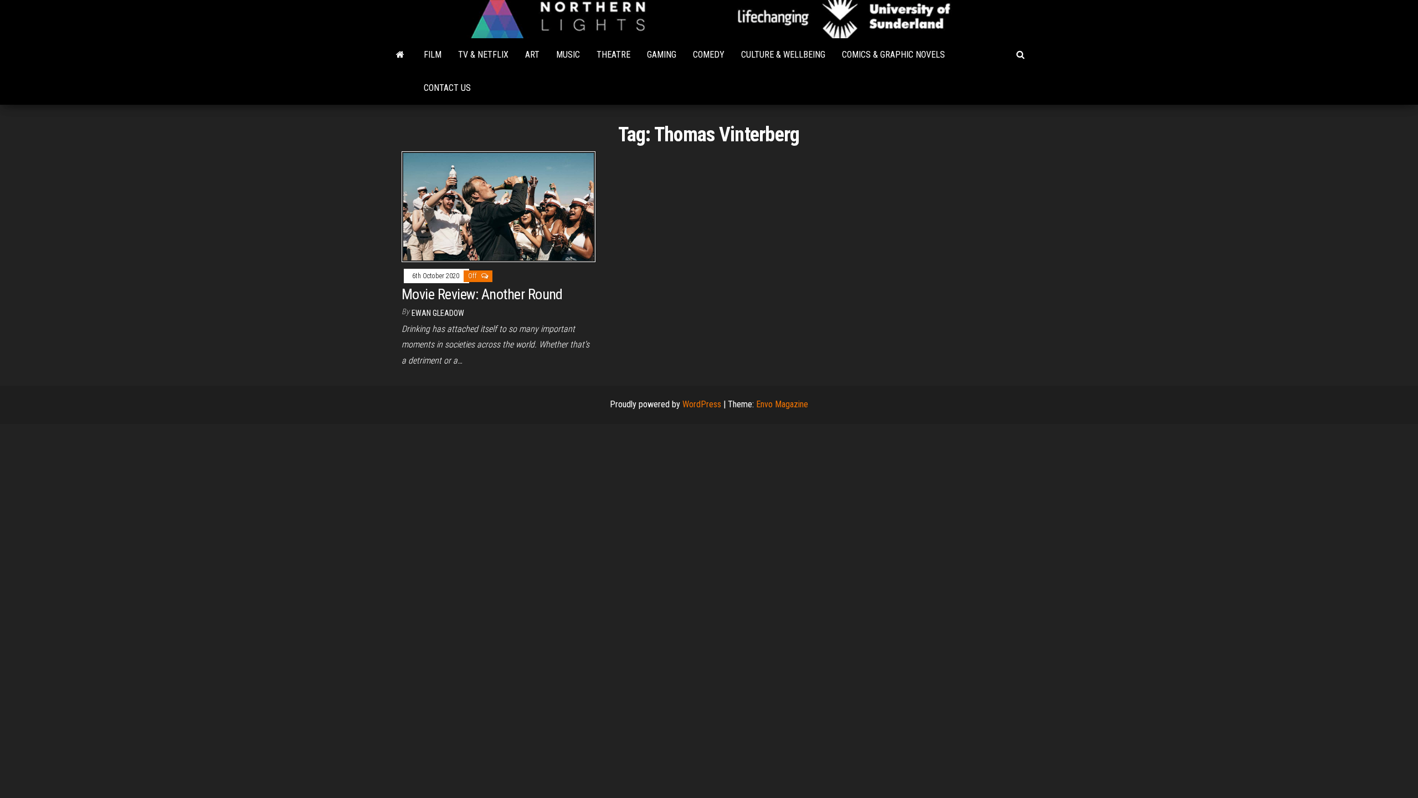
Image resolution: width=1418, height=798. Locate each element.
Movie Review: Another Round (482, 294)
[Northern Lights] (400, 54)
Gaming (661, 54)
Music (568, 54)
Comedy (709, 54)
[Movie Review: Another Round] (498, 206)
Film (432, 54)
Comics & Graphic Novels (893, 54)
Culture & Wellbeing (783, 54)
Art (532, 54)
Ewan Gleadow (438, 313)
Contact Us (447, 88)
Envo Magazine (782, 404)
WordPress (701, 404)
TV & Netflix (483, 54)
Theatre (613, 54)
